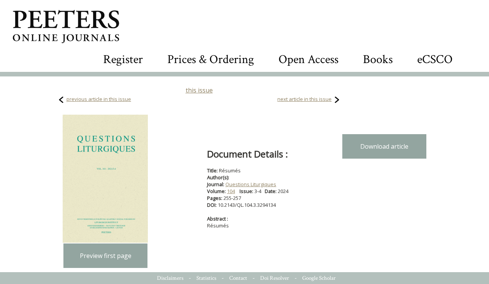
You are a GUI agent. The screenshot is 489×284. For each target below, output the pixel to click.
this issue (199, 90)
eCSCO (435, 59)
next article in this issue (304, 99)
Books (378, 59)
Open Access (308, 59)
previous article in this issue (98, 99)
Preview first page (105, 256)
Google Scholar (319, 278)
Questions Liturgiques (250, 184)
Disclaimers (170, 278)
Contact (238, 278)
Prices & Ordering (210, 59)
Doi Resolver (274, 278)
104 (231, 191)
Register (123, 59)
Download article (384, 146)
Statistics (206, 278)
